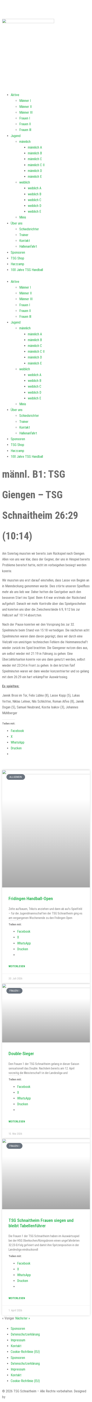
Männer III (26, 112)
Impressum (18, 1340)
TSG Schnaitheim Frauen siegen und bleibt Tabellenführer (41, 1223)
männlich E (35, 177)
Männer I (25, 101)
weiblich (24, 182)
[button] (46, 276)
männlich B (35, 153)
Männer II (25, 107)
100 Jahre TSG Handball (27, 270)
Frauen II (25, 124)
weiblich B (34, 194)
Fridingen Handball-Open (31, 898)
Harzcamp (17, 264)
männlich (25, 142)
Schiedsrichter (29, 229)
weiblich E (34, 211)
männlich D (35, 171)
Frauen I (24, 118)
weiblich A (34, 188)
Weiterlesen (17, 966)
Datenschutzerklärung (25, 1334)
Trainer (23, 235)
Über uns (16, 223)
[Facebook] (7, 7)
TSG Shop (17, 258)
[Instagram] (51, 7)
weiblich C (34, 200)
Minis (22, 217)
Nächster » (22, 1318)
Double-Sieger (21, 1053)
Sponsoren (18, 252)
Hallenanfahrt (28, 246)
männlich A (35, 147)
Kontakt (24, 241)
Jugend (16, 136)
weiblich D (34, 206)
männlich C (35, 159)
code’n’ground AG (17, 1397)
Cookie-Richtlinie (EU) (25, 1352)
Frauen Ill (25, 130)
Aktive (15, 95)
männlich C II (36, 165)
